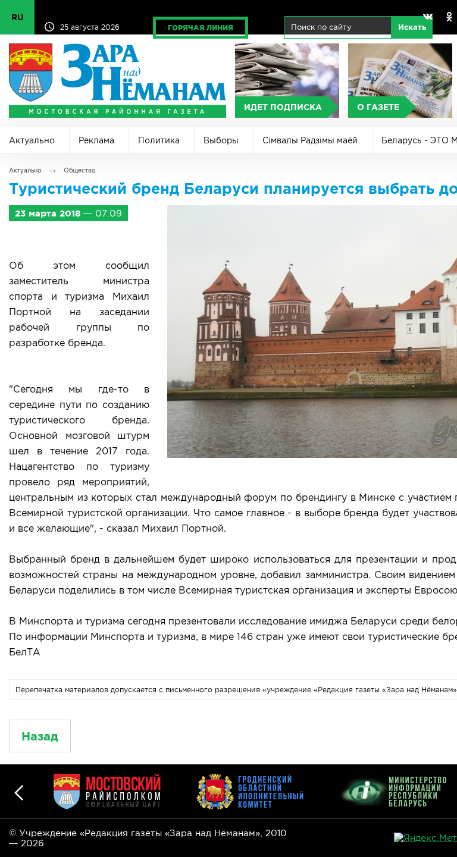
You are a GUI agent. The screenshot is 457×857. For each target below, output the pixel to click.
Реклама (96, 140)
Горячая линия (200, 28)
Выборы (221, 140)
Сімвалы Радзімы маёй (310, 140)
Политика (159, 140)
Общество (79, 170)
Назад (39, 736)
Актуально (32, 140)
